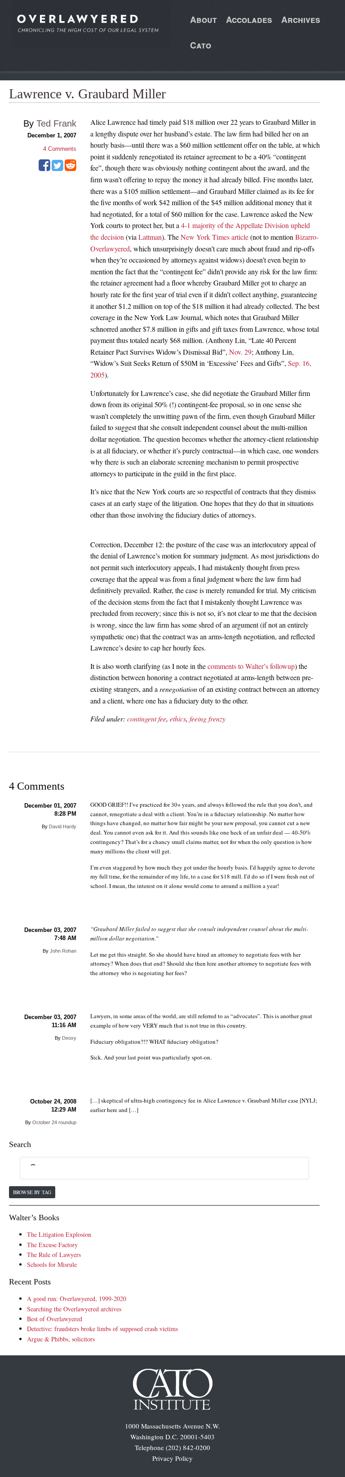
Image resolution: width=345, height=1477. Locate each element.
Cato (200, 45)
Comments (59, 148)
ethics (178, 718)
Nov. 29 (240, 351)
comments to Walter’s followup (251, 666)
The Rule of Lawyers (54, 1254)
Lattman (150, 237)
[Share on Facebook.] (44, 168)
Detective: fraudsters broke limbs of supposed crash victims (102, 1328)
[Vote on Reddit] (70, 168)
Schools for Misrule (52, 1264)
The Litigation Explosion (59, 1234)
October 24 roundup (54, 1122)
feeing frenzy (208, 718)
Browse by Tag (32, 1192)
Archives (300, 19)
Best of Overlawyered (54, 1318)
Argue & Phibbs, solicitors (61, 1339)
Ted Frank (56, 123)
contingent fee (146, 718)
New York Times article (214, 237)
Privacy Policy (172, 1458)
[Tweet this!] (57, 168)
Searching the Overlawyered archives (74, 1309)
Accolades (249, 19)
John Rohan (63, 951)
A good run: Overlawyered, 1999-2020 (76, 1298)
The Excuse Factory (52, 1244)
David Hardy (62, 826)
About (203, 19)
